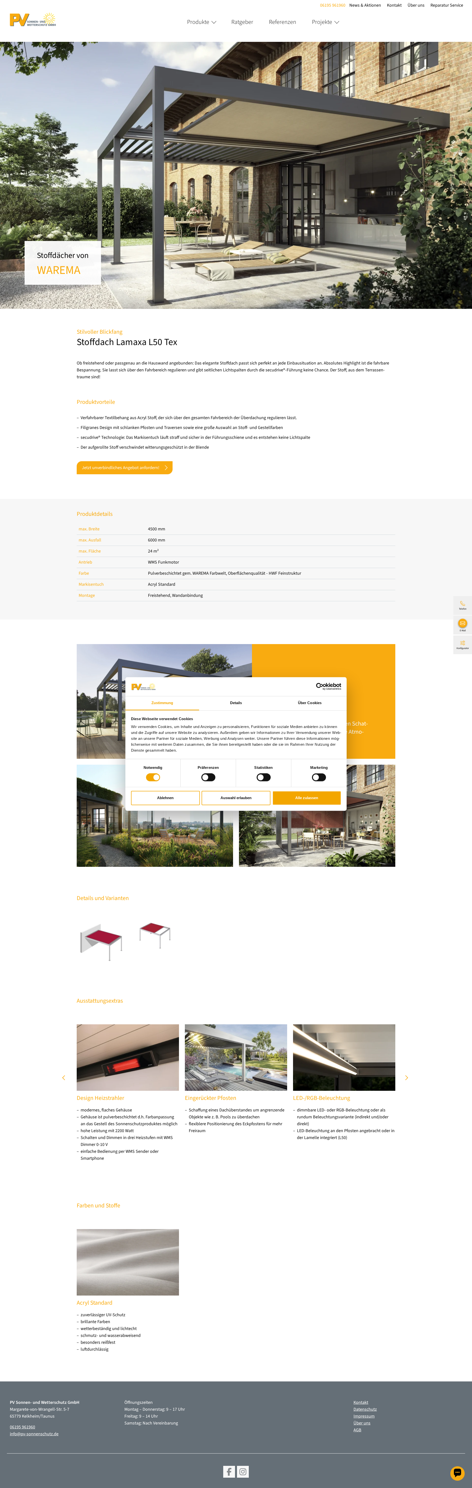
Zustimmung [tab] (162, 703)
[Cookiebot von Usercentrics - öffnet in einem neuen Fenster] (319, 686)
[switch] (208, 777)
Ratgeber (242, 22)
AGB (357, 1430)
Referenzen (282, 22)
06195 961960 (332, 5)
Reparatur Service (446, 5)
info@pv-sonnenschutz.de (34, 1434)
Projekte (322, 22)
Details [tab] (236, 703)
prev (65, 1079)
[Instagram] (243, 1472)
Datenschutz (365, 1409)
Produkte (198, 22)
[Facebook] (229, 1472)
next (406, 1079)
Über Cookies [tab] (310, 703)
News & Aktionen (365, 5)
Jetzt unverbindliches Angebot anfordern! (120, 468)
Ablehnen (165, 798)
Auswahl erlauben (236, 798)
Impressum (364, 1416)
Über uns (416, 5)
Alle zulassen (306, 798)
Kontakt (394, 5)
